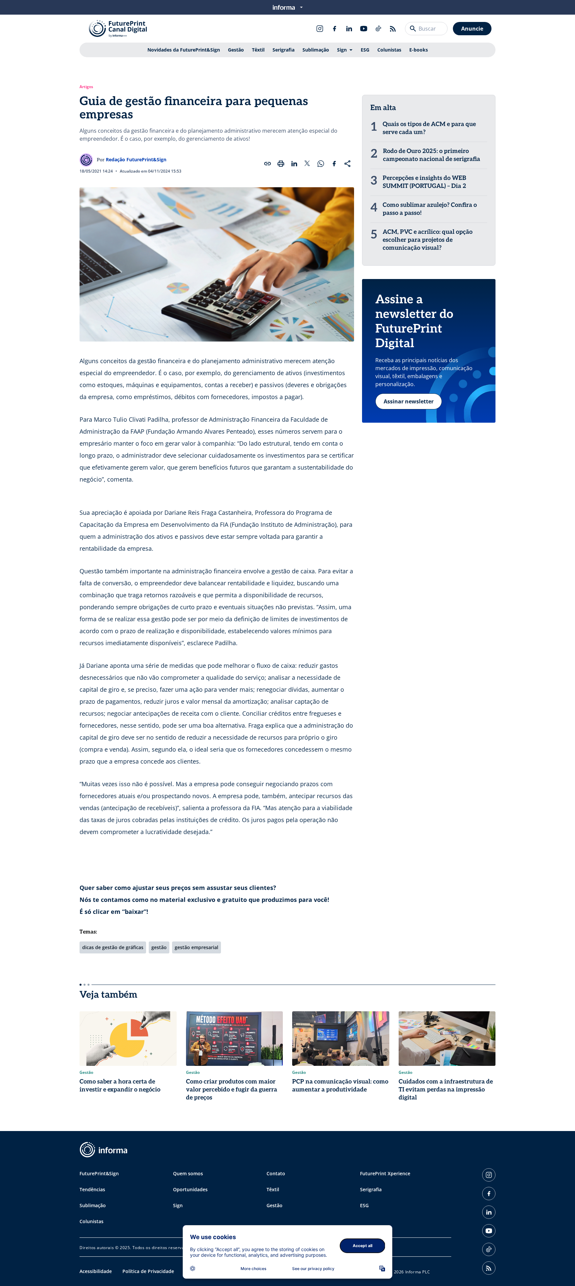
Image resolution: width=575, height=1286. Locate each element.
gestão (159, 947)
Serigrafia (283, 50)
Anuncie (472, 28)
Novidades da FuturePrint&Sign (183, 50)
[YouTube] (363, 28)
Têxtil (258, 50)
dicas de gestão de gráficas (112, 947)
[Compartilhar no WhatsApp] (320, 163)
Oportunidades (190, 1189)
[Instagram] (319, 28)
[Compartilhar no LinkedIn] (294, 163)
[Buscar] (413, 29)
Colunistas (389, 50)
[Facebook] (334, 28)
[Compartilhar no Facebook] (334, 163)
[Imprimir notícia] (281, 163)
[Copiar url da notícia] (267, 163)
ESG (365, 50)
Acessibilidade (96, 1271)
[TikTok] (378, 28)
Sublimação (315, 50)
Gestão (236, 50)
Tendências (92, 1189)
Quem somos (188, 1173)
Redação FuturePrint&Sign (136, 159)
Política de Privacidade (148, 1271)
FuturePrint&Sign (99, 1173)
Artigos (86, 86)
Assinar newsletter (409, 401)
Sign (342, 50)
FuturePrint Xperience (385, 1173)
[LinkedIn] (349, 28)
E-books (418, 50)
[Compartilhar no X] (307, 163)
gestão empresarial (196, 947)
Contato (276, 1173)
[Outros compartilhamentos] (347, 163)
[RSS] (393, 28)
